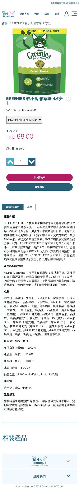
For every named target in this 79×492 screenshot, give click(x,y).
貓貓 (46, 13)
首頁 (4, 23)
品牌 (57, 13)
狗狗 (37, 13)
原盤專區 (24, 13)
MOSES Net (57, 486)
